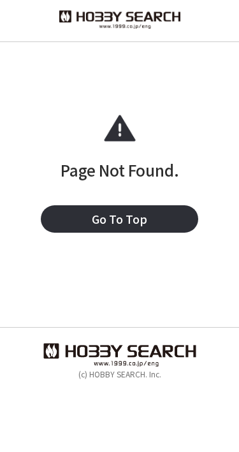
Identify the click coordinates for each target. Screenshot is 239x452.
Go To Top (119, 218)
